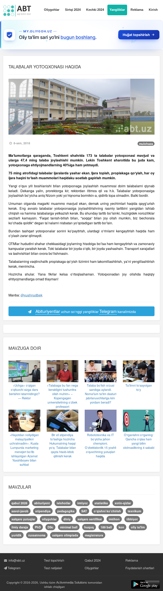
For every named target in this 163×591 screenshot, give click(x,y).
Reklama (137, 9)
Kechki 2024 (95, 9)
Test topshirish (54, 560)
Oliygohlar (51, 9)
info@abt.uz (16, 560)
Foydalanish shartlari (139, 568)
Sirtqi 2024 (73, 9)
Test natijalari (53, 568)
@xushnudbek (31, 295)
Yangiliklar (117, 9)
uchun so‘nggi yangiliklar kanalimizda (85, 311)
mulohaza (146, 144)
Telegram (14, 568)
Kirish (153, 9)
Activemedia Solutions (71, 582)
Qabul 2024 (93, 560)
